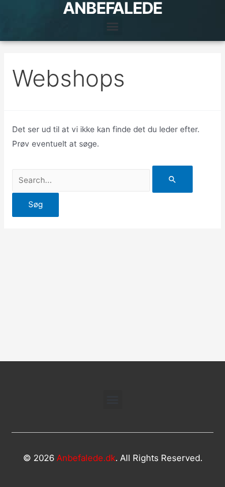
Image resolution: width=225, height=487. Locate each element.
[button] (112, 25)
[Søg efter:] (102, 180)
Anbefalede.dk (86, 457)
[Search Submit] (172, 179)
